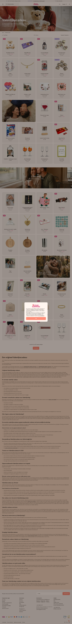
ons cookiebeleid (41, 315)
